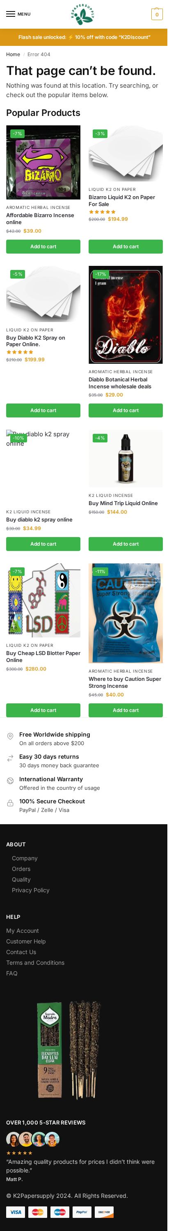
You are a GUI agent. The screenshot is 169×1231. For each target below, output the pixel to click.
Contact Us (21, 951)
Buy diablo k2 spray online (39, 519)
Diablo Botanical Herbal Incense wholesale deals (120, 383)
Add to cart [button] (43, 246)
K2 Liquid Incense (28, 511)
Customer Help (26, 941)
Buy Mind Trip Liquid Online (123, 503)
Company (25, 858)
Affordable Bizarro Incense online (40, 218)
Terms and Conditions (35, 962)
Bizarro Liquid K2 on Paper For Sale (122, 200)
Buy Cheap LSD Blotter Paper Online (43, 656)
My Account (22, 930)
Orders (21, 868)
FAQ (12, 973)
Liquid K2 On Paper (112, 189)
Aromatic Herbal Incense (38, 207)
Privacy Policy (31, 889)
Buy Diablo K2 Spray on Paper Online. (35, 341)
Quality (21, 879)
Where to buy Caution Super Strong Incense (125, 682)
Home (13, 54)
